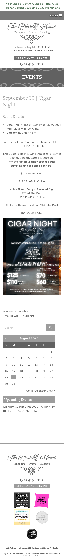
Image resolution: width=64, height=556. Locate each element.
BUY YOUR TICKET (32, 213)
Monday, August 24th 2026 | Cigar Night (29, 406)
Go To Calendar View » (40, 390)
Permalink (23, 310)
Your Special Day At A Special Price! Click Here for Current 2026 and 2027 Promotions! (32, 6)
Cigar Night (29, 132)
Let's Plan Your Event (32, 58)
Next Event (28, 315)
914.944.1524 (44, 47)
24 (13, 377)
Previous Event (11, 315)
